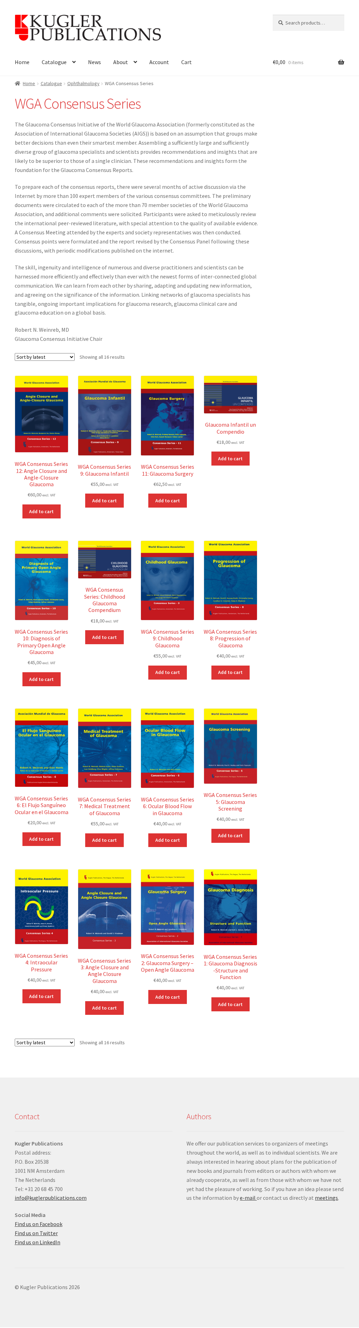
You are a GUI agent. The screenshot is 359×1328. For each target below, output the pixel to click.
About (120, 62)
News (94, 62)
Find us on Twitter (36, 1233)
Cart (186, 62)
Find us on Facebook (38, 1223)
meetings (326, 1197)
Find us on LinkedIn (37, 1242)
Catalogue (54, 62)
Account (159, 62)
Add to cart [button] (41, 511)
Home (22, 62)
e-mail (248, 1197)
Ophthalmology (83, 83)
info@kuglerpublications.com (51, 1197)
